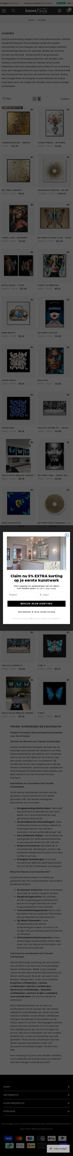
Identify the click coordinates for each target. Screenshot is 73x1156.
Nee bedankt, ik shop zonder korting (36, 612)
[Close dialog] (67, 535)
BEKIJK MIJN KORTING (37, 603)
